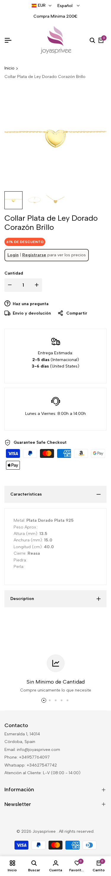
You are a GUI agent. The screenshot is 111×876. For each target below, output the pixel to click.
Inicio (9, 68)
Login (13, 254)
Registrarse (34, 254)
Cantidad (13, 273)
